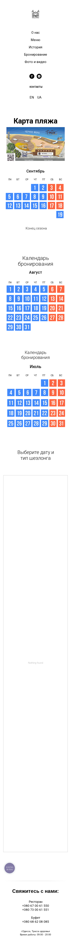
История (35, 47)
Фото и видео (35, 62)
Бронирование (35, 54)
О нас (35, 33)
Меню (35, 40)
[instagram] (39, 76)
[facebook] (31, 76)
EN (32, 97)
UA (39, 97)
